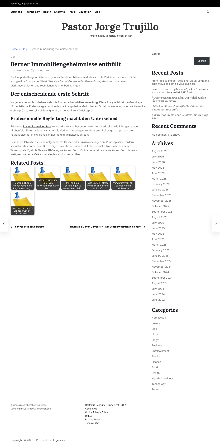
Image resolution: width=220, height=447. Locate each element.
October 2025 (160, 206)
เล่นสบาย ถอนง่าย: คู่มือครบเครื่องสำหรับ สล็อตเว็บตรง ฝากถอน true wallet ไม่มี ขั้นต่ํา (180, 91)
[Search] (208, 12)
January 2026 (160, 189)
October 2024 (160, 272)
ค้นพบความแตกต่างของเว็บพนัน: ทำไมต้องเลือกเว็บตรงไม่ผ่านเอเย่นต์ (179, 99)
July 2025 (158, 222)
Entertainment (160, 350)
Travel (72, 11)
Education (85, 11)
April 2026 (158, 173)
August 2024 (159, 283)
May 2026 (158, 167)
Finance (156, 361)
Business (16, 11)
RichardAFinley (21, 70)
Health (47, 11)
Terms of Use (92, 423)
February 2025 (161, 250)
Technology (32, 11)
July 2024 (158, 288)
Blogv (155, 340)
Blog (97, 11)
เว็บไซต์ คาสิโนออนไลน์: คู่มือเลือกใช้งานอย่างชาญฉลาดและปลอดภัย (178, 108)
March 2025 (159, 244)
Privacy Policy (92, 419)
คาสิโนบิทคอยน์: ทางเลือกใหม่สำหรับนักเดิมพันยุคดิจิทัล (180, 117)
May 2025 (158, 233)
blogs (155, 334)
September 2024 (162, 277)
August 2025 (159, 217)
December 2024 (162, 261)
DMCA (88, 415)
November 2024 (162, 266)
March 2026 (159, 178)
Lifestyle (59, 11)
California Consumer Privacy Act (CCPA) (106, 405)
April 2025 (158, 239)
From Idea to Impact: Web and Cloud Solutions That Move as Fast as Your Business (180, 82)
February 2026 (161, 184)
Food (155, 367)
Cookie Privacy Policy (96, 412)
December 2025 (162, 195)
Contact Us (91, 408)
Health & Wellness (162, 378)
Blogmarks (58, 440)
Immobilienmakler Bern (37, 126)
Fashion (156, 356)
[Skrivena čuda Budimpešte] (4, 223)
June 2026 (158, 162)
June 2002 (158, 299)
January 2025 (160, 255)
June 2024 (158, 294)
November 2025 (162, 200)
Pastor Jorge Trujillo (110, 27)
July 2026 (158, 156)
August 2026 (159, 151)
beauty (156, 323)
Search (156, 53)
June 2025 (158, 228)
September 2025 (162, 211)
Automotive (159, 317)
